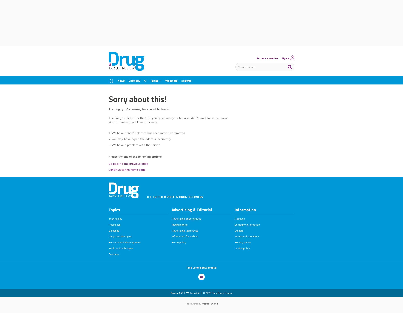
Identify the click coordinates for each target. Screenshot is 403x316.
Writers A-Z (192, 293)
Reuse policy (179, 242)
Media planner (180, 224)
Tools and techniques (121, 248)
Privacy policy (243, 242)
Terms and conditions (247, 236)
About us (240, 218)
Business (114, 254)
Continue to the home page (127, 169)
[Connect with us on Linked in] (201, 277)
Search (289, 66)
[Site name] (126, 69)
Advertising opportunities (186, 218)
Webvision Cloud (210, 303)
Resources (114, 224)
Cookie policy (242, 248)
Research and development (125, 242)
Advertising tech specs (185, 230)
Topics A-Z (176, 293)
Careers (239, 230)
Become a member (267, 58)
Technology (115, 218)
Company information (247, 224)
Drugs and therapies (120, 236)
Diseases (114, 230)
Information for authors (185, 236)
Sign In (285, 58)
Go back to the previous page (128, 163)
